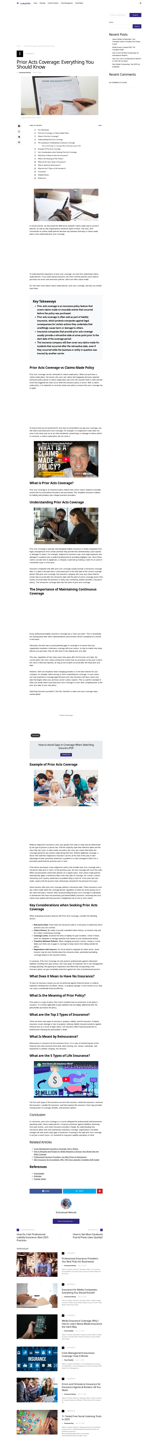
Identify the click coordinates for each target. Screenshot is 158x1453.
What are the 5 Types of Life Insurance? (52, 168)
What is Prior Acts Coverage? (48, 136)
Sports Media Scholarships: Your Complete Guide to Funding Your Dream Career (126, 41)
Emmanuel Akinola (25, 72)
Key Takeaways (44, 130)
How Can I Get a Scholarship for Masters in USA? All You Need (126, 60)
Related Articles (43, 175)
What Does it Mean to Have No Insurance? (53, 155)
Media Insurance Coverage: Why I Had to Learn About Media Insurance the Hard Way (82, 1323)
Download (35, 735)
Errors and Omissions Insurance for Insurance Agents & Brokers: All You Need (81, 1387)
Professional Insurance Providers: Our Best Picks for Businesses (60, 1157)
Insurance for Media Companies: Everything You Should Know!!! (79, 1291)
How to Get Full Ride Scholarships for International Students (125, 54)
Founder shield (40, 1179)
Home (18, 46)
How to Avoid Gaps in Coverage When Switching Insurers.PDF (61, 146)
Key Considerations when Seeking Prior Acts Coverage (57, 152)
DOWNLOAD (66, 755)
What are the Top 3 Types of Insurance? (52, 162)
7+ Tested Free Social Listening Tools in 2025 (81, 1418)
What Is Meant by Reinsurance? (49, 165)
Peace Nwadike (69, 1331)
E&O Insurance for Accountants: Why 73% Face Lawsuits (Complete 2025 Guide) (66, 1160)
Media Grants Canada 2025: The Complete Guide (123, 48)
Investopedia (39, 1174)
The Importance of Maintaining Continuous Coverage (56, 143)
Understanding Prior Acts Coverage (50, 139)
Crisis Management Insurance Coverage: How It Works (56, 1149)
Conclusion (42, 172)
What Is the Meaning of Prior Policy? (50, 159)
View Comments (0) (65, 1221)
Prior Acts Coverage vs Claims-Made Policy (53, 133)
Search (135, 15)
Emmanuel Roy (69, 1423)
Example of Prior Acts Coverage (49, 149)
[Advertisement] (60, 29)
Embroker (38, 1176)
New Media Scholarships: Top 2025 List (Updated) (126, 65)
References (42, 178)
